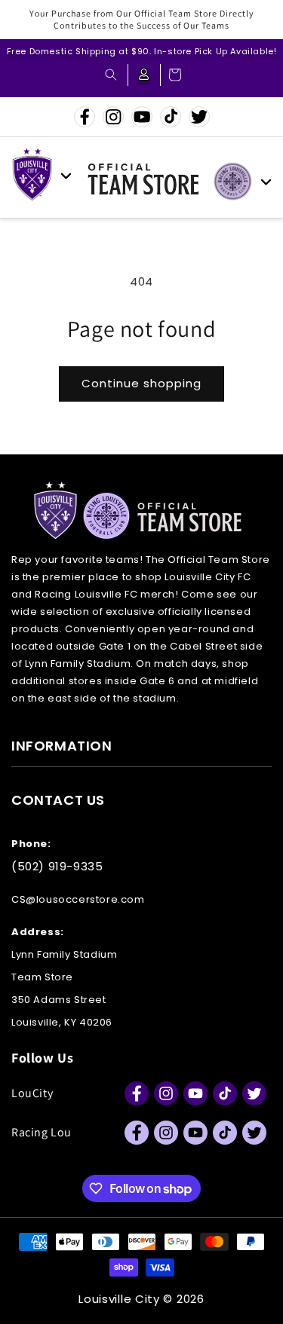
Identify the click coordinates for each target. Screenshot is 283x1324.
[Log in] (144, 75)
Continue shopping (141, 383)
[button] (111, 74)
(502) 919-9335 (57, 866)
